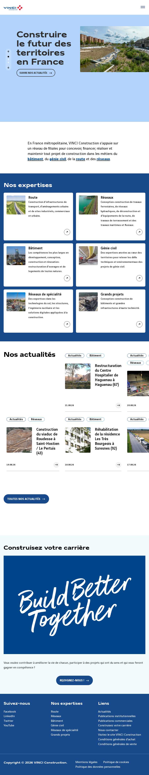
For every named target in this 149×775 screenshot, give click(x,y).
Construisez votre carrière (114, 725)
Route (55, 711)
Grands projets (60, 734)
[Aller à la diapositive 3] (8, 62)
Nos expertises (66, 703)
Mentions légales (86, 762)
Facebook (10, 711)
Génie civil (57, 725)
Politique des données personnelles (97, 766)
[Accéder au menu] (142, 7)
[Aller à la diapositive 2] (8, 59)
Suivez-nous (17, 703)
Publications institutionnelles (117, 716)
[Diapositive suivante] (8, 67)
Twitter (8, 721)
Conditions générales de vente (117, 744)
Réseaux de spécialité (64, 730)
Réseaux (135, 363)
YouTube (9, 725)
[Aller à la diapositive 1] (8, 56)
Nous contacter (108, 730)
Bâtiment (95, 355)
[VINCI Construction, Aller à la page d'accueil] (13, 7)
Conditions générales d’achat (116, 739)
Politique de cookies (116, 762)
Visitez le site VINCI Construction (119, 734)
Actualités (74, 355)
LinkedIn (9, 716)
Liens (103, 703)
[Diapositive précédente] (8, 51)
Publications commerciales (115, 721)
